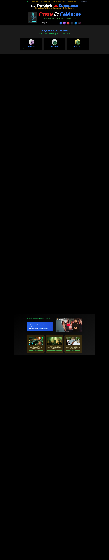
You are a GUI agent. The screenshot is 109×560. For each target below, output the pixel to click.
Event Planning (53, 1)
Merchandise (63, 1)
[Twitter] (72, 23)
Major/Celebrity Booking (46, 1)
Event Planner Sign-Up (33, 328)
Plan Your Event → (73, 350)
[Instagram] (64, 23)
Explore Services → (36, 350)
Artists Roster (37, 1)
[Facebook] (61, 23)
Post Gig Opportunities (70, 1)
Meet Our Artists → (54, 350)
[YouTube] (68, 23)
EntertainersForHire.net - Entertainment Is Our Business (54, 8)
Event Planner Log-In (43, 328)
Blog (41, 1)
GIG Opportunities (58, 1)
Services (75, 1)
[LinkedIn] (76, 23)
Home (27, 1)
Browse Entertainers (32, 1)
